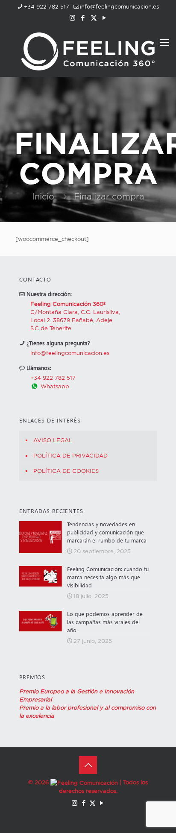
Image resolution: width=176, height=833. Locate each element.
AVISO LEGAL (52, 440)
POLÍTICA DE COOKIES (66, 471)
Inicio (43, 196)
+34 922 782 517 (46, 6)
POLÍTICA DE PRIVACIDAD (70, 455)
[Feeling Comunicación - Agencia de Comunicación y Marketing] (88, 50)
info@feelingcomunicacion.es (119, 6)
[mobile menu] (164, 42)
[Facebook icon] (83, 17)
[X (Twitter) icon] (94, 17)
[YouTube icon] (104, 17)
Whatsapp (54, 386)
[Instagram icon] (72, 17)
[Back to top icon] (88, 765)
